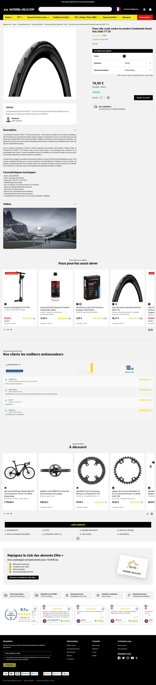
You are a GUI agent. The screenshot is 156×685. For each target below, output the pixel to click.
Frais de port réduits (16, 594)
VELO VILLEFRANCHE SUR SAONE (18, 534)
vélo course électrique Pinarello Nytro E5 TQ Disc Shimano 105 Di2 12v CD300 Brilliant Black (19, 493)
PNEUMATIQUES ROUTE (90, 530)
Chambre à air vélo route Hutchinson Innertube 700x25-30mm (89, 308)
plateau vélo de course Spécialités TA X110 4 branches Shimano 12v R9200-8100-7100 (126, 493)
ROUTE (46, 530)
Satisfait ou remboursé (109, 594)
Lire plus (95, 43)
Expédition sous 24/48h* (49, 594)
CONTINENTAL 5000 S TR (52, 534)
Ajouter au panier (143, 98)
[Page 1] (5, 329)
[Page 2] (8, 329)
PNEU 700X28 (86, 534)
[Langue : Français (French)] (117, 9)
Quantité (95, 98)
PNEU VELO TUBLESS (126, 530)
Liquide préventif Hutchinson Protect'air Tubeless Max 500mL (55, 308)
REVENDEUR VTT (12, 530)
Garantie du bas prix (139, 594)
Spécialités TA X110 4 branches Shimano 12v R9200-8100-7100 (88, 492)
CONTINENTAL (124, 534)
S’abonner (9, 665)
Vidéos (7, 204)
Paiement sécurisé (77, 594)
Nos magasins (122, 649)
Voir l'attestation (14, 371)
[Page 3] (11, 329)
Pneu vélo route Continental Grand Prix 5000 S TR (126, 308)
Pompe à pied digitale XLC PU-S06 (17, 307)
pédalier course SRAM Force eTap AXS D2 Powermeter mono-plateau (54, 492)
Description (9, 129)
